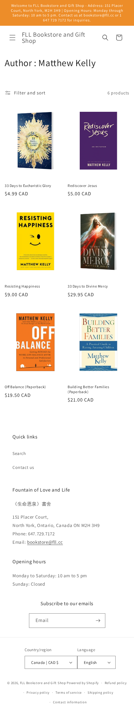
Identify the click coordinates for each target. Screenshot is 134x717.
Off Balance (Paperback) (25, 386)
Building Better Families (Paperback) (88, 389)
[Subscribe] (98, 620)
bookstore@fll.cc (45, 542)
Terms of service (68, 692)
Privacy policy (38, 692)
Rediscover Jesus (82, 185)
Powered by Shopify (83, 683)
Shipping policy (100, 692)
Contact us (23, 467)
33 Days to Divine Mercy (88, 286)
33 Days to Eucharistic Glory (28, 185)
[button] (12, 37)
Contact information (70, 702)
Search (19, 453)
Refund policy (116, 683)
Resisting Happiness (22, 286)
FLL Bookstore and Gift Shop (43, 683)
